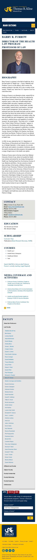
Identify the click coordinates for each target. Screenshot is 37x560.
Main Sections (9, 25)
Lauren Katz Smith (10, 410)
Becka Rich (8, 439)
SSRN (30, 241)
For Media (10, 541)
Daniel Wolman (9, 462)
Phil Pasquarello (9, 433)
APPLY (4, 492)
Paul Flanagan (9, 372)
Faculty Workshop (9, 477)
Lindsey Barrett (9, 336)
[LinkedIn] (13, 551)
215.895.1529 (26, 556)
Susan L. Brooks (9, 346)
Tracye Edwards (9, 362)
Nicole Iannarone (9, 402)
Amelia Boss (8, 344)
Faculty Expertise (9, 481)
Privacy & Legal (24, 541)
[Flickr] (9, 551)
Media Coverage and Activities (13, 381)
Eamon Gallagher (9, 386)
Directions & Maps (6, 544)
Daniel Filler (8, 370)
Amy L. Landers (9, 415)
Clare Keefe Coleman (11, 354)
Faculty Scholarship (9, 473)
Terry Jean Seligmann (11, 444)
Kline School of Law (7, 30)
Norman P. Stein (9, 446)
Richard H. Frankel (10, 375)
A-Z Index (4, 541)
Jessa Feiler (8, 364)
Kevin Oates (8, 426)
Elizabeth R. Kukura (10, 413)
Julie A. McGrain (9, 423)
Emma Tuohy (8, 457)
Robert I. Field (8, 367)
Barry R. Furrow (9, 377)
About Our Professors (10, 323)
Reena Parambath (10, 431)
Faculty (17, 30)
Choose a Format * (9, 511)
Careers (17, 541)
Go (30, 518)
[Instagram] (3, 551)
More (8, 308)
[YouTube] (6, 551)
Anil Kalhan (8, 407)
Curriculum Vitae (9, 239)
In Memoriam (7, 484)
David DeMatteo (9, 359)
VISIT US (10, 492)
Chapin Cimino (9, 349)
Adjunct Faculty (8, 470)
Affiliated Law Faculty (10, 466)
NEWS (16, 492)
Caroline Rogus (9, 441)
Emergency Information (18, 544)
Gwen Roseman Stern (11, 449)
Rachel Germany (9, 384)
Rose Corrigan (9, 357)
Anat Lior (7, 420)
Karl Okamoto (8, 428)
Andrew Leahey (9, 418)
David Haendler (9, 394)
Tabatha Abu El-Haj (10, 331)
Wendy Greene (9, 392)
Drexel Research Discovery (19, 241)
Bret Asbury (8, 333)
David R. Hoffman (9, 397)
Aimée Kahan (8, 405)
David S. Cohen (9, 351)
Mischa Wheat (9, 460)
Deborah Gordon (9, 389)
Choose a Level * (9, 505)
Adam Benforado (9, 338)
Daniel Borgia (8, 341)
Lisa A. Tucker (8, 454)
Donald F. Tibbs (9, 452)
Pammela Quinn (9, 436)
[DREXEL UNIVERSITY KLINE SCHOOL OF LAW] (18, 16)
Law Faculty (24, 30)
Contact (31, 541)
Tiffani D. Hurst (9, 399)
